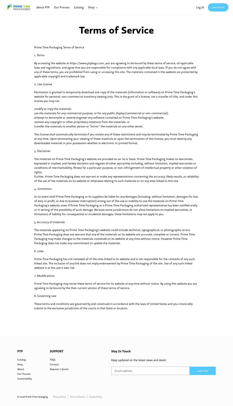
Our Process (24, 374)
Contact (54, 364)
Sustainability (24, 378)
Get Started (218, 7)
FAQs (53, 359)
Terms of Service (77, 396)
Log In (200, 7)
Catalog (21, 359)
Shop (20, 364)
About (20, 369)
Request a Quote (59, 369)
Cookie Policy (95, 396)
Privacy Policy (59, 396)
